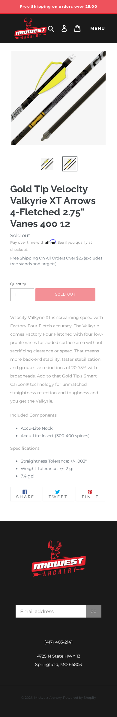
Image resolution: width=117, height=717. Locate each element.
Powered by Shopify (79, 697)
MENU (97, 28)
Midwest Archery (48, 697)
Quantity (18, 284)
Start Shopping (58, 192)
